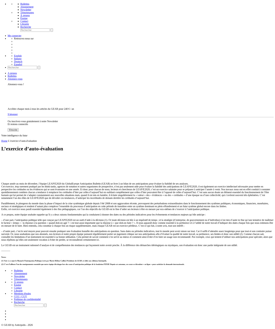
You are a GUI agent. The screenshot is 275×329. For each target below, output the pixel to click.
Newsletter (25, 9)
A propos (12, 73)
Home (4, 141)
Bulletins (24, 4)
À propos (25, 15)
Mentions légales (22, 293)
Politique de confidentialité (27, 299)
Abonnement (26, 6)
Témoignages (27, 12)
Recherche (25, 27)
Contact (24, 21)
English (18, 55)
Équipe (24, 18)
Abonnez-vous (15, 79)
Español (18, 64)
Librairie (24, 24)
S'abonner (13, 114)
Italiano (17, 58)
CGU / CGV (20, 296)
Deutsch (18, 61)
